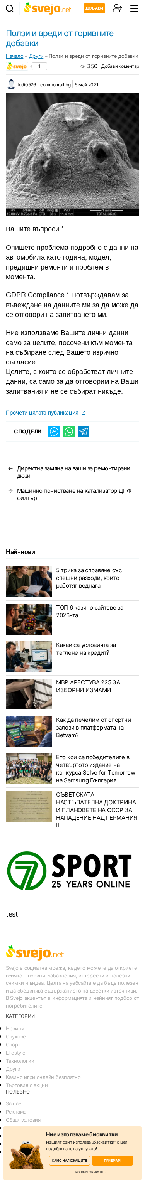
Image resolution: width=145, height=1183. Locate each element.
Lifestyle (16, 1053)
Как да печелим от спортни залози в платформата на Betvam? (93, 727)
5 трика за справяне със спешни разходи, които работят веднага (89, 577)
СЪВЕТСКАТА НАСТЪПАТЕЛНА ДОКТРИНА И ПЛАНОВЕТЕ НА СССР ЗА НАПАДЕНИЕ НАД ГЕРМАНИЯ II (96, 810)
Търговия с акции (27, 1085)
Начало (14, 56)
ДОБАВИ (94, 8)
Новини (15, 1028)
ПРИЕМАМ (112, 1160)
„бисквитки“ (104, 1142)
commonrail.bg (55, 85)
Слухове (16, 1036)
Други (36, 56)
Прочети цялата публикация (43, 412)
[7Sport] (72, 871)
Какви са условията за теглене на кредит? (86, 648)
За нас (13, 1103)
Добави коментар (120, 66)
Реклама (16, 1112)
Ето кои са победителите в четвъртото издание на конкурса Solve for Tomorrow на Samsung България (95, 768)
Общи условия (23, 1120)
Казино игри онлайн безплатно (43, 1077)
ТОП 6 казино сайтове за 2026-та (89, 611)
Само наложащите (69, 1160)
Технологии (20, 1061)
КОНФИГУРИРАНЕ (89, 1172)
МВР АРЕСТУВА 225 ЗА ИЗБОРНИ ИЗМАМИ (88, 686)
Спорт (13, 1044)
